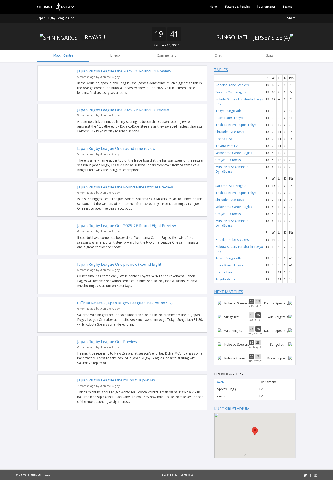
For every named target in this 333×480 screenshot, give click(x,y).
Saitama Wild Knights (230, 92)
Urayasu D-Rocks (228, 160)
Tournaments (266, 7)
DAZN (219, 382)
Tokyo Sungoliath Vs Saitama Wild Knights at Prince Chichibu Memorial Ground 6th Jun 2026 (255, 317)
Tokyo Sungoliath (228, 111)
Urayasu (92, 37)
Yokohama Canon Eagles (233, 153)
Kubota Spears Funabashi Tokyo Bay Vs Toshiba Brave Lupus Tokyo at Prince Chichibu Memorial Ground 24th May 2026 (255, 358)
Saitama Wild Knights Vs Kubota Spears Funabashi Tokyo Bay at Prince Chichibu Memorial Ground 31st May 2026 (255, 331)
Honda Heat (224, 139)
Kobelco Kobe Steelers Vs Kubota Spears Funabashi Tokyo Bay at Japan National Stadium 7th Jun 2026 (255, 303)
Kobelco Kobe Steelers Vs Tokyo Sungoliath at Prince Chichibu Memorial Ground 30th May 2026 (255, 344)
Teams (287, 7)
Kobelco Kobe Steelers (232, 85)
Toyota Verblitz (226, 146)
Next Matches (228, 291)
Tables (221, 69)
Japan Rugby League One (55, 18)
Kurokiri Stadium (232, 408)
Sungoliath (234, 37)
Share (291, 18)
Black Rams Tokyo (229, 118)
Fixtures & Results (237, 7)
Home (214, 7)
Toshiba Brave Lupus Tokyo (236, 125)
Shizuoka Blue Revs (229, 132)
